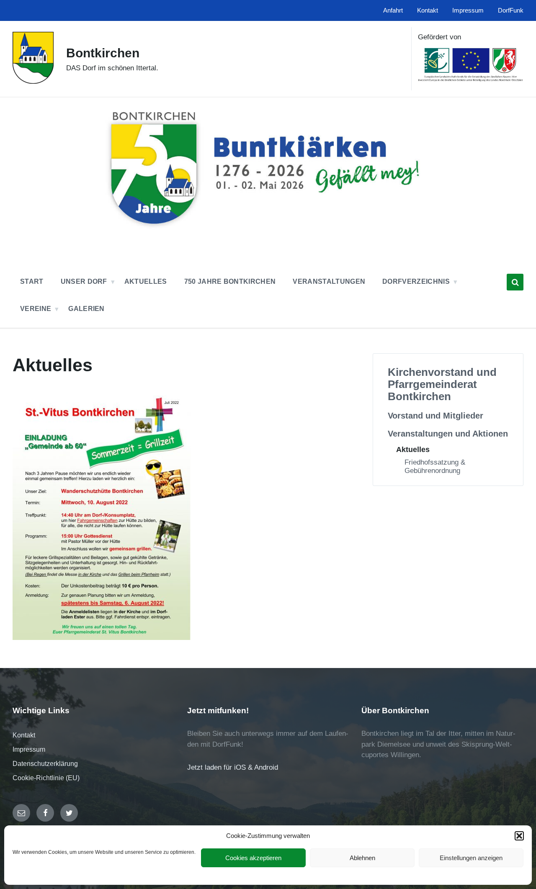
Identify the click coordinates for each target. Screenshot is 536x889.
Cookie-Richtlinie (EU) (46, 777)
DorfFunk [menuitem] (510, 10)
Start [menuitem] (32, 281)
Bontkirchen (102, 53)
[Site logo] (33, 81)
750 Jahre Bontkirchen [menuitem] (230, 281)
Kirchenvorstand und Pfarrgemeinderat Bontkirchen (442, 384)
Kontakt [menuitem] (427, 10)
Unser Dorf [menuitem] (84, 281)
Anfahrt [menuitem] (393, 10)
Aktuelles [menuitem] (145, 281)
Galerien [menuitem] (86, 308)
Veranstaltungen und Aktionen (448, 433)
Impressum (29, 749)
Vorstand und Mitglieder (435, 415)
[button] (519, 836)
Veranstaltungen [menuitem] (329, 281)
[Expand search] (515, 282)
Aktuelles (413, 449)
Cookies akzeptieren (253, 857)
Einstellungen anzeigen (471, 857)
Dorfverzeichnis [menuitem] (416, 281)
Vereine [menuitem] (35, 308)
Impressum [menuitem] (468, 10)
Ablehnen (362, 857)
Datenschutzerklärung (45, 763)
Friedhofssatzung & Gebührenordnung (435, 466)
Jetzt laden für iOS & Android (232, 767)
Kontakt (24, 735)
